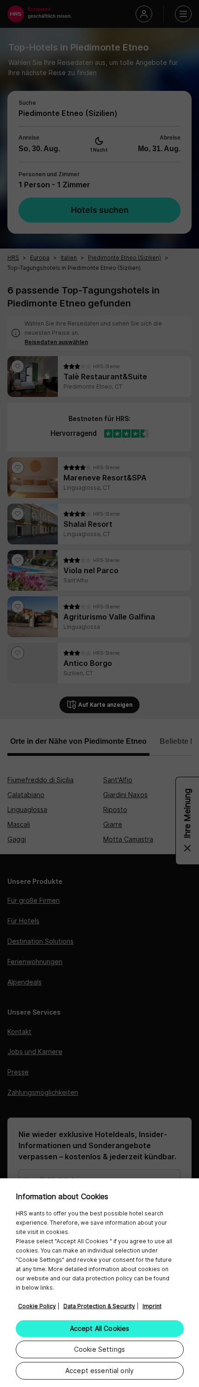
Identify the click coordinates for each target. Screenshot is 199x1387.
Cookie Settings (99, 1349)
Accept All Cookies (100, 1328)
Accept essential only (99, 1370)
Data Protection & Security (99, 1306)
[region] (99, 1282)
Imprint (152, 1306)
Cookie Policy (37, 1306)
